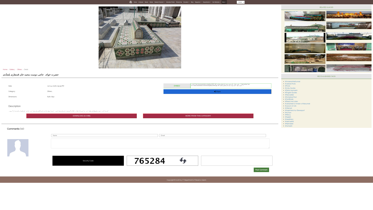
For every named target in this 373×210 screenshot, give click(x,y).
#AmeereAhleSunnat (292, 81)
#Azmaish (288, 126)
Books (146, 2)
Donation (186, 2)
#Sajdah (288, 117)
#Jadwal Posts (290, 84)
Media (151, 2)
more (223, 2)
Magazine (197, 2)
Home (135, 2)
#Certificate (289, 99)
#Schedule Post (291, 97)
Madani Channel (159, 2)
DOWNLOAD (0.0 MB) (81, 116)
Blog (192, 2)
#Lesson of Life (290, 106)
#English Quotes (291, 93)
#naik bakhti (289, 121)
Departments (206, 2)
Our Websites (216, 2)
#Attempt (288, 108)
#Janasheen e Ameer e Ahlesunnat (297, 104)
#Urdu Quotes (290, 88)
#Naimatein (289, 124)
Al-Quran (141, 2)
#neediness (289, 119)
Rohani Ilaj (179, 2)
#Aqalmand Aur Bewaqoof (295, 110)
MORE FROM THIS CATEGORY (198, 116)
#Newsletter (289, 95)
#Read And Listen (291, 101)
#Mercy (288, 115)
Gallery (12, 69)
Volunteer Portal (170, 2)
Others (19, 69)
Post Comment (261, 170)
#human (288, 113)
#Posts (287, 86)
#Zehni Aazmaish (291, 90)
